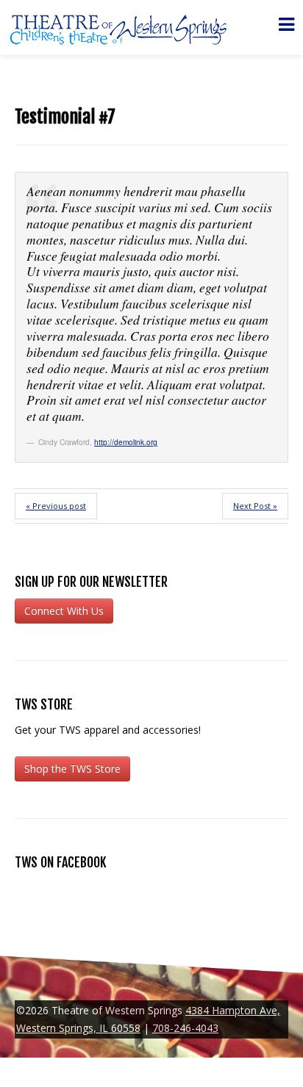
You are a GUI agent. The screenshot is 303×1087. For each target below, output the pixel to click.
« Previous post (56, 505)
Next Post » (255, 505)
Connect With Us (64, 611)
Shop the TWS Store (72, 769)
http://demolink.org (125, 441)
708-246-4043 (185, 1028)
